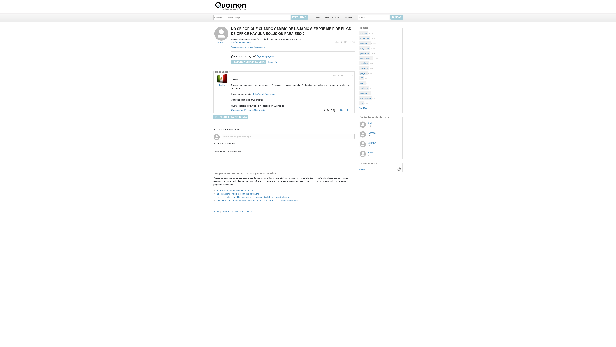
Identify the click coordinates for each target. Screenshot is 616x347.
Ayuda (362, 168)
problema (364, 53)
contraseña (365, 98)
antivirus (364, 68)
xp (361, 103)
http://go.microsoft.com (264, 93)
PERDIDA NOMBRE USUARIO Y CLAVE (236, 190)
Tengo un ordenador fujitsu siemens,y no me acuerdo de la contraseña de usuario (254, 197)
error (362, 83)
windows (364, 63)
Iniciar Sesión (332, 17)
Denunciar (272, 61)
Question (364, 38)
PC (361, 78)
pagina (363, 73)
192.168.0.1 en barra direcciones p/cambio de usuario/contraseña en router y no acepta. (257, 200)
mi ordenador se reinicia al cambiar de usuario (238, 193)
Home (317, 17)
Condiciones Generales (232, 211)
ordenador (246, 41)
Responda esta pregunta (249, 61)
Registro (348, 17)
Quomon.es (257, 5)
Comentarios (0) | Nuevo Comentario (248, 47)
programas (236, 41)
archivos (364, 88)
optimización (366, 58)
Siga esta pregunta (265, 56)
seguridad (364, 48)
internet (363, 33)
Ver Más (363, 108)
